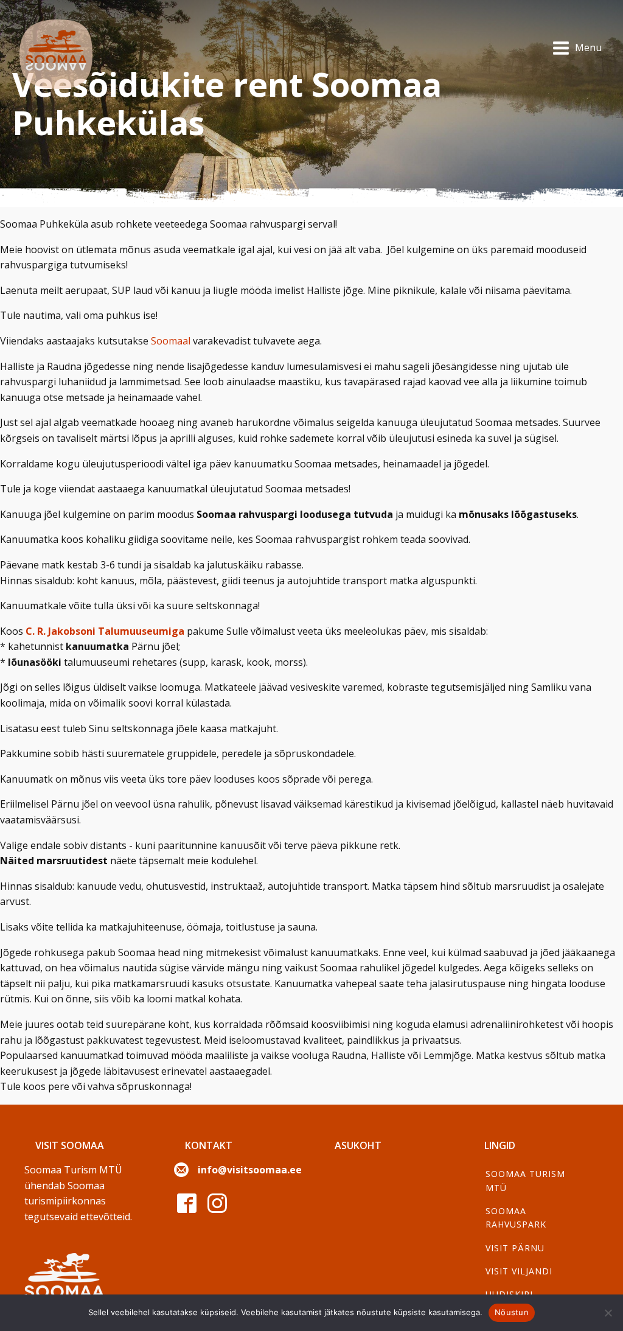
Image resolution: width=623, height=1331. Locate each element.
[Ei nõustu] (608, 1313)
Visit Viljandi (519, 1271)
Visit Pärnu (515, 1248)
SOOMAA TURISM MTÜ (525, 1180)
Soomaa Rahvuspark (516, 1217)
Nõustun (512, 1312)
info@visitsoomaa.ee (250, 1169)
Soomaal (170, 341)
